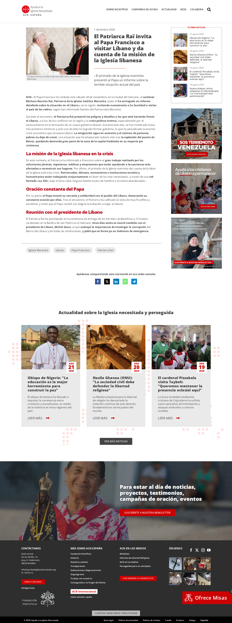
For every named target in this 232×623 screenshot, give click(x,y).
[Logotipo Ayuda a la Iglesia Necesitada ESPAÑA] (37, 6)
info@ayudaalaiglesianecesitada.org (38, 569)
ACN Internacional (84, 591)
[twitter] (197, 550)
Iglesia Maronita (38, 250)
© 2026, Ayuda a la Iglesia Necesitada (41, 620)
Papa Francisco (80, 250)
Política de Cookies (151, 620)
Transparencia (78, 566)
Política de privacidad (128, 620)
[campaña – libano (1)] (196, 164)
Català (168, 620)
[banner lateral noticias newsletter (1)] (196, 219)
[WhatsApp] (125, 281)
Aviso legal (108, 620)
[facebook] (191, 550)
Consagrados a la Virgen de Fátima (88, 582)
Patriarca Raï (105, 250)
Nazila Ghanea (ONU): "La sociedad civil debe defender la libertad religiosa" (204, 58)
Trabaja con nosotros (81, 578)
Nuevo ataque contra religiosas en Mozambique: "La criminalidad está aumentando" (204, 92)
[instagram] (203, 550)
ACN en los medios (129, 562)
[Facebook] (97, 281)
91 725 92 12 (27, 572)
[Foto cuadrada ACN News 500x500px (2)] (196, 109)
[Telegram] (134, 281)
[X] (107, 281)
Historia (75, 557)
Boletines (124, 553)
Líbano (60, 250)
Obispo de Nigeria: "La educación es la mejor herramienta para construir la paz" (202, 41)
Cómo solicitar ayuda (81, 596)
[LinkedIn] (116, 281)
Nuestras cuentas (79, 562)
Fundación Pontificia (81, 553)
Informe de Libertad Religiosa (135, 557)
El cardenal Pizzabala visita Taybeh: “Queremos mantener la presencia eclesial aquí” (204, 75)
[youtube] (209, 550)
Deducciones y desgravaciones (86, 570)
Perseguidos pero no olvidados (135, 566)
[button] (209, 9)
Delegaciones (28, 587)
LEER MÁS (35, 418)
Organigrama (77, 574)
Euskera (180, 620)
